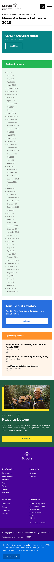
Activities (5, 493)
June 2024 (10, 110)
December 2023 (12, 123)
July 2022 (10, 157)
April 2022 (11, 163)
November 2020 (13, 201)
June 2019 (10, 245)
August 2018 (12, 273)
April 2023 (11, 135)
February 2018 (12, 292)
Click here (42, 523)
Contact (5, 489)
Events (4, 486)
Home (5, 14)
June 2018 (10, 279)
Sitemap (32, 473)
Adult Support (7, 476)
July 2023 (10, 132)
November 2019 (13, 232)
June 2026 (10, 76)
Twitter (5, 507)
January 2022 (12, 173)
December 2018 (12, 260)
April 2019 (11, 251)
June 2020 (10, 213)
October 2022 (12, 154)
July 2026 (8, 73)
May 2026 (10, 79)
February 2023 (12, 141)
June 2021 (10, 185)
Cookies (32, 476)
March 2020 (11, 223)
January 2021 (12, 195)
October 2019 (12, 235)
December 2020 (12, 198)
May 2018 (10, 282)
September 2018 (13, 270)
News (4, 483)
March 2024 (11, 113)
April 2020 (11, 220)
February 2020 (12, 226)
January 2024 (12, 119)
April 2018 (11, 285)
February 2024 (12, 116)
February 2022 (12, 170)
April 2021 (11, 188)
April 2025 (11, 101)
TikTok (5, 513)
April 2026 (11, 82)
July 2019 (10, 241)
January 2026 (12, 91)
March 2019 (11, 254)
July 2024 (10, 107)
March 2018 (11, 288)
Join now (27, 321)
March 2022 (11, 166)
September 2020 (13, 207)
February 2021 (12, 191)
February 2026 (12, 88)
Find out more (27, 439)
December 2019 (12, 229)
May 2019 (10, 248)
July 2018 (10, 276)
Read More (13, 46)
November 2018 (13, 263)
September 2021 (13, 179)
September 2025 (13, 94)
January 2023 (12, 144)
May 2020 (10, 216)
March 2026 (11, 85)
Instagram (6, 510)
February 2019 (12, 257)
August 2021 (12, 182)
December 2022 (12, 148)
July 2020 (10, 210)
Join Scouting (7, 473)
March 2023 (11, 138)
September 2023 (13, 129)
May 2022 (10, 160)
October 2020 (12, 204)
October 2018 (12, 266)
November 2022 (13, 151)
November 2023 (13, 126)
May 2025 (10, 98)
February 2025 (12, 104)
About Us (5, 480)
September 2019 (13, 238)
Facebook (6, 504)
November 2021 (13, 176)
